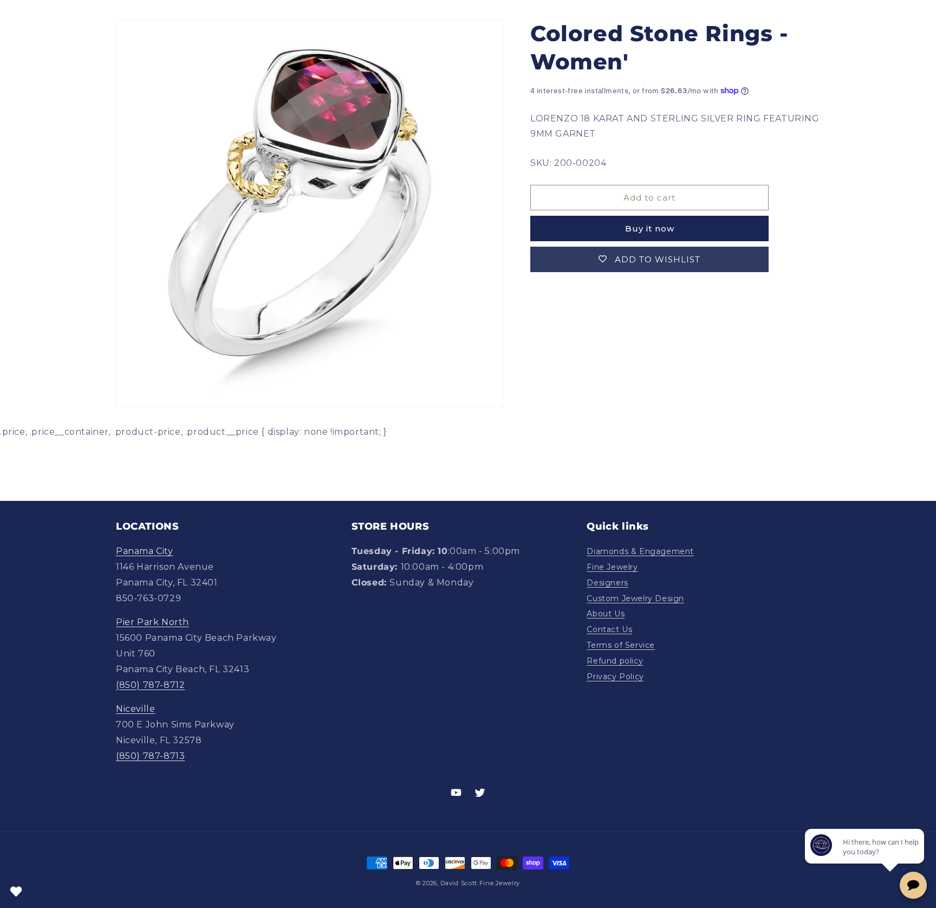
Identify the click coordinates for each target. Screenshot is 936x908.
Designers (607, 583)
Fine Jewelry (612, 567)
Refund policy (615, 661)
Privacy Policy (615, 676)
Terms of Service (621, 645)
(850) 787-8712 (150, 685)
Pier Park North (152, 622)
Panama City (144, 551)
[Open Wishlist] (16, 892)
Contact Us (609, 629)
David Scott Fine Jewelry (480, 883)
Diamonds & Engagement (640, 551)
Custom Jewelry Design (635, 598)
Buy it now (649, 228)
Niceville (135, 709)
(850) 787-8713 (150, 756)
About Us (606, 614)
